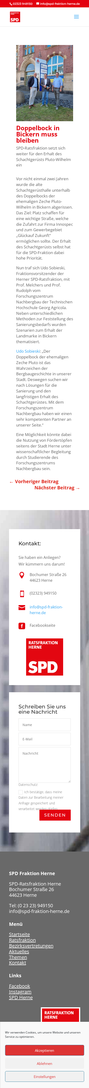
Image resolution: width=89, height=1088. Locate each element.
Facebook (19, 986)
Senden (55, 815)
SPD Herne (21, 997)
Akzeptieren (44, 1050)
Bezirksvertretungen (31, 946)
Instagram (20, 991)
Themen (18, 957)
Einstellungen (45, 1076)
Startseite (19, 934)
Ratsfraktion (22, 940)
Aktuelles (19, 951)
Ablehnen (44, 1063)
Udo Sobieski (28, 351)
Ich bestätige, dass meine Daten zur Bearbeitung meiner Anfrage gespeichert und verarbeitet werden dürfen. (41, 800)
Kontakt (17, 962)
